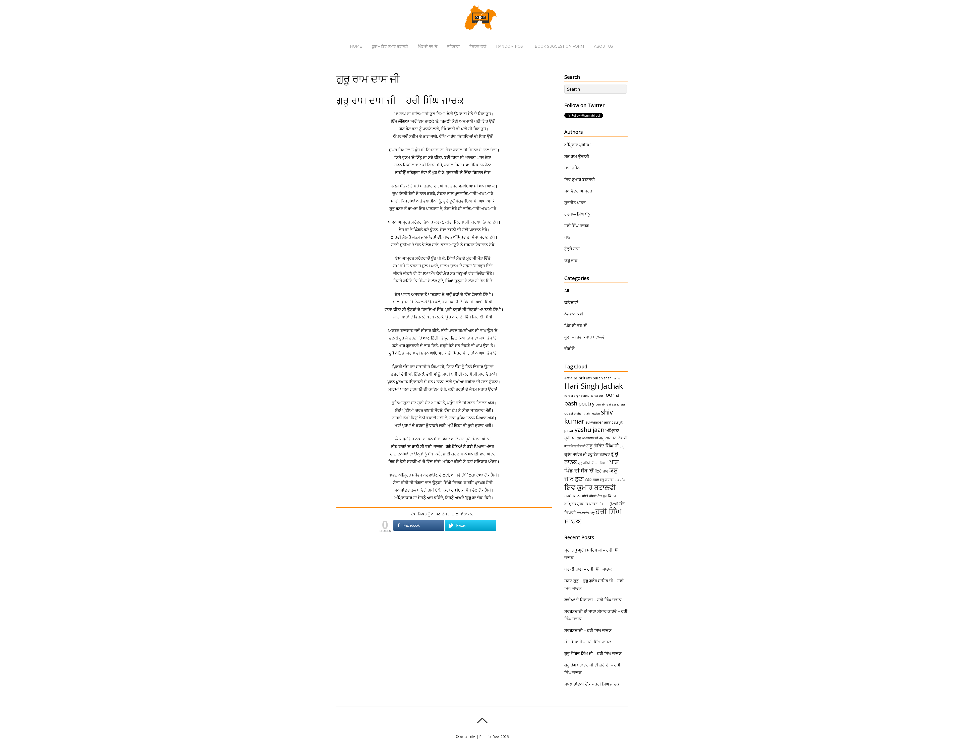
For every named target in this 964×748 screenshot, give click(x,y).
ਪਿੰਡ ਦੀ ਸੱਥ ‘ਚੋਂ (427, 46)
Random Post (510, 46)
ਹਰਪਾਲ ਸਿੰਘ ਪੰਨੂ (577, 214)
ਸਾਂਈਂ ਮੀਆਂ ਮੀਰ (592, 496)
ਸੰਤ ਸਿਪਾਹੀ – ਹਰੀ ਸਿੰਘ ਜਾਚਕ (587, 642)
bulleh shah (602, 377)
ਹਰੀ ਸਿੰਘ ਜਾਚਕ (576, 225)
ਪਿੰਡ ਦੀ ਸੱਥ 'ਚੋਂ (575, 325)
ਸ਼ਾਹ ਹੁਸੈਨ (572, 168)
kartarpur (596, 395)
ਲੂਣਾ (579, 479)
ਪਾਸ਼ (567, 237)
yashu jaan (590, 429)
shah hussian (592, 413)
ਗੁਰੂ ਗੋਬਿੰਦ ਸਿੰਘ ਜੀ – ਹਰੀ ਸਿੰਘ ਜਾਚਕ (593, 653)
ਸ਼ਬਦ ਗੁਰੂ (598, 479)
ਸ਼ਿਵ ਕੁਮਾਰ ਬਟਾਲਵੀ (579, 179)
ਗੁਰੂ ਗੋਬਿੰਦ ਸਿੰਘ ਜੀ (602, 446)
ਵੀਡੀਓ (569, 348)
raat (608, 404)
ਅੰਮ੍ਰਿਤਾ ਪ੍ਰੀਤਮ (577, 145)
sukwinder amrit (599, 422)
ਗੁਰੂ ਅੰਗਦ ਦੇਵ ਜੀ (574, 446)
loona (611, 394)
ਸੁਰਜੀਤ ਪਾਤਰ (575, 202)
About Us (603, 46)
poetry (586, 403)
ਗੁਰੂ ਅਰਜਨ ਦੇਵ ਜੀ (613, 438)
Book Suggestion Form (559, 46)
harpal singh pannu (576, 395)
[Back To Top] (482, 720)
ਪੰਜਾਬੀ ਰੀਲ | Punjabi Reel (480, 736)
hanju (616, 378)
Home (356, 46)
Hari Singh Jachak (593, 386)
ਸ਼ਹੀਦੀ (609, 479)
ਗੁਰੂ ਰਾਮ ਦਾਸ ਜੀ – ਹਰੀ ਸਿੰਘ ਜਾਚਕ (400, 100)
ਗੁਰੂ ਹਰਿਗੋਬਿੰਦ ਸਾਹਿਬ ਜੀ (593, 462)
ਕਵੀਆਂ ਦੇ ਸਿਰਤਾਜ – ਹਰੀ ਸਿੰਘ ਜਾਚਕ (593, 599)
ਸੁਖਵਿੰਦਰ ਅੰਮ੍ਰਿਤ (578, 191)
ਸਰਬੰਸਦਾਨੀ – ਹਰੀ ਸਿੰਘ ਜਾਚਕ (588, 630)
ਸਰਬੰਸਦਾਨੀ (572, 495)
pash (570, 403)
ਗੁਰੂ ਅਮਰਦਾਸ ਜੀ (587, 438)
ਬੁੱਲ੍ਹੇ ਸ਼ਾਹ (572, 248)
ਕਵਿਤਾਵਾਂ (453, 46)
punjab (600, 404)
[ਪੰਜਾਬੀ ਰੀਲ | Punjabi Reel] (482, 26)
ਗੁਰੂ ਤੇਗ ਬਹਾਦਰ (599, 454)
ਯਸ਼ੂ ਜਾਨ (570, 260)
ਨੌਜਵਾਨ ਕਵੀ (477, 46)
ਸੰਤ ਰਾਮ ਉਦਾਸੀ (576, 156)
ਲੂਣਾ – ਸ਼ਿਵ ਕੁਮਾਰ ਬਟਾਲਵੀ (390, 46)
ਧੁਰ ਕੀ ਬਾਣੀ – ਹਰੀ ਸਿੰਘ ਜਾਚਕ (588, 569)
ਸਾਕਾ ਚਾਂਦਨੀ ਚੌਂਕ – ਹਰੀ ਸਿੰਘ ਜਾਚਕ (591, 684)
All (566, 291)
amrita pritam (578, 378)
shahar (578, 413)
